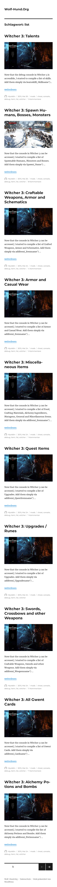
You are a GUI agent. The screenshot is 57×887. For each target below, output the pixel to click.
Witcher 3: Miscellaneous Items (23, 364)
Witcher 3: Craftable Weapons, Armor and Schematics (24, 197)
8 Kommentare (34, 182)
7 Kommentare (34, 771)
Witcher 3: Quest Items (26, 448)
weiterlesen (10, 89)
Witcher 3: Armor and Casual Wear (25, 282)
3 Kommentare (34, 99)
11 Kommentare (34, 688)
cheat (40, 96)
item (13, 99)
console (46, 96)
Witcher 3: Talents (21, 36)
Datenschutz (25, 879)
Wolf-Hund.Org (16, 9)
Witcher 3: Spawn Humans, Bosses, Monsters (27, 112)
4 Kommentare (34, 269)
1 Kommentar (34, 437)
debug (7, 99)
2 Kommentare (34, 351)
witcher (22, 99)
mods (32, 96)
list (17, 99)
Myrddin (11, 96)
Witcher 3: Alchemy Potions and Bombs (27, 784)
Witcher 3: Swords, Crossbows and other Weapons (24, 613)
